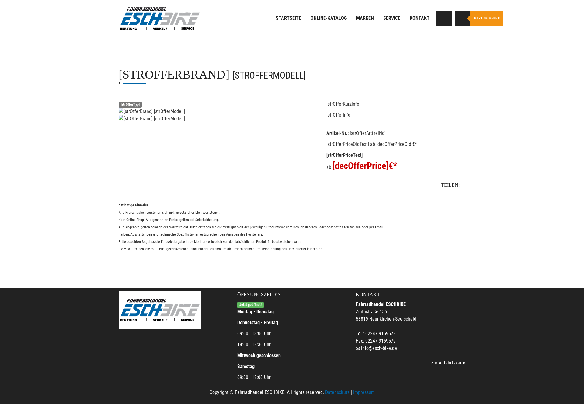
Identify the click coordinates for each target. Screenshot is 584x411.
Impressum (364, 392)
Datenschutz (337, 392)
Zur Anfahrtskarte (448, 363)
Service (391, 18)
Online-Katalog (329, 18)
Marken (365, 18)
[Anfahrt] (444, 18)
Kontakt (419, 18)
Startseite (288, 18)
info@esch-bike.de (379, 348)
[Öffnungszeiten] (462, 18)
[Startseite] (160, 19)
